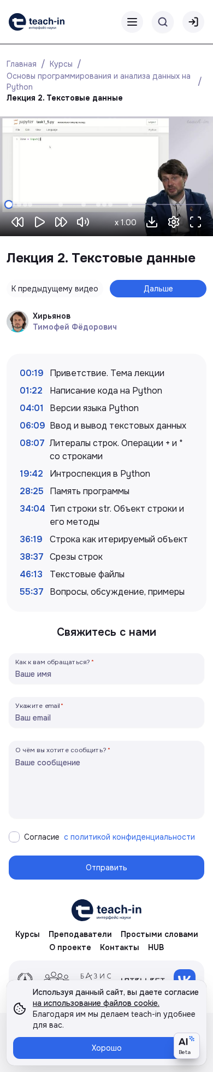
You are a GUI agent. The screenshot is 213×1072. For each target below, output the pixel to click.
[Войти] (193, 22)
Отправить (106, 867)
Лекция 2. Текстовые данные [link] (65, 98)
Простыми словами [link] (159, 934)
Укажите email (37, 705)
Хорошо (107, 1048)
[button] (152, 222)
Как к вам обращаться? (53, 662)
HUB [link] (156, 947)
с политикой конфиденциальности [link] (129, 837)
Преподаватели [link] (80, 934)
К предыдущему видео (54, 289)
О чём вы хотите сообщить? (60, 750)
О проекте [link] (70, 947)
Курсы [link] (27, 934)
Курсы (61, 64)
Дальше (158, 289)
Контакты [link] (119, 947)
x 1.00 (126, 222)
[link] (36, 22)
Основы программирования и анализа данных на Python (100, 81)
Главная (22, 64)
